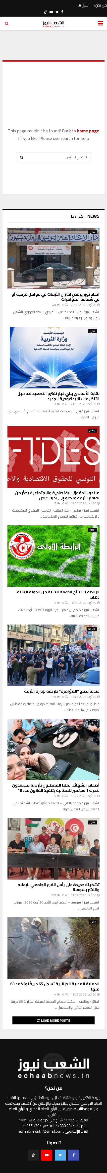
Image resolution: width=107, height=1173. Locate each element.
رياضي (92, 530)
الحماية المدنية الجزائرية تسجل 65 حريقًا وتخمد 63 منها (55, 986)
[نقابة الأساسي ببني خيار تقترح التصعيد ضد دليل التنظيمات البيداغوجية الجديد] (53, 357)
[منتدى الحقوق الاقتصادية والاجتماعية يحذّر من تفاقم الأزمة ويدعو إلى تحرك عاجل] (53, 457)
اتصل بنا (83, 5)
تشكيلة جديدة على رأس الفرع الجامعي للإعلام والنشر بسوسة (58, 887)
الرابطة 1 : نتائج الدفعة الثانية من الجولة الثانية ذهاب (58, 594)
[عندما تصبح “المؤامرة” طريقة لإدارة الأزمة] (53, 655)
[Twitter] (60, 1155)
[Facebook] (73, 1155)
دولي (93, 922)
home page (88, 131)
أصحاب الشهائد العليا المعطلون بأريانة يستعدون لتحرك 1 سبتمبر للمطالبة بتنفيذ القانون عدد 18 (56, 787)
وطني (92, 431)
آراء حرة (92, 629)
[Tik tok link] (45, 12)
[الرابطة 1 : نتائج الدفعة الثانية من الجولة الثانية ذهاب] (53, 556)
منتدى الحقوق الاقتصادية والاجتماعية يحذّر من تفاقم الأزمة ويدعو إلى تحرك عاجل (57, 495)
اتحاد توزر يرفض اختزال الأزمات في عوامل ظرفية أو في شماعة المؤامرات (55, 296)
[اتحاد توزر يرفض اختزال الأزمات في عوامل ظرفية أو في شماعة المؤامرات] (53, 258)
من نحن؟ (100, 5)
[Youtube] (46, 1155)
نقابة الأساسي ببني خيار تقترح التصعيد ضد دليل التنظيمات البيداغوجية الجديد (58, 396)
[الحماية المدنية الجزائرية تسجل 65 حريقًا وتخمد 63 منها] (53, 948)
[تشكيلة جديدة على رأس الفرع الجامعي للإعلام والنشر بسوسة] (53, 849)
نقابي (93, 232)
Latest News (85, 216)
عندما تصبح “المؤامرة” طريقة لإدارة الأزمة (62, 691)
